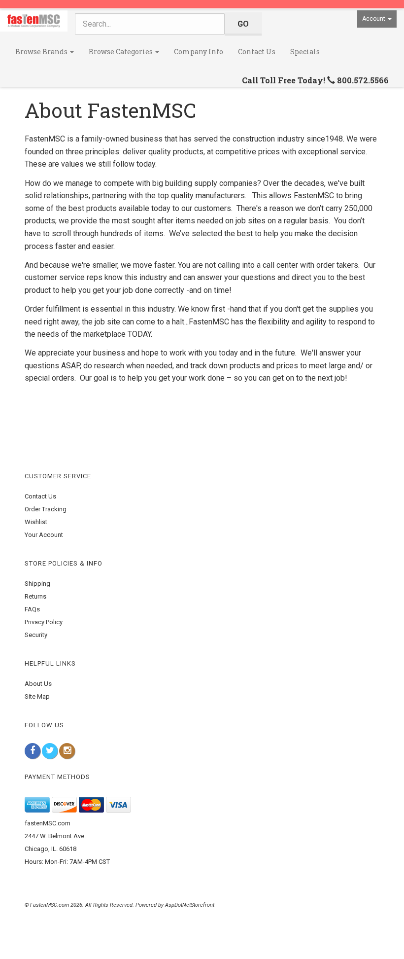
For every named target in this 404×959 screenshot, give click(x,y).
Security (36, 635)
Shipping (37, 583)
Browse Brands (42, 51)
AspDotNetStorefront (189, 905)
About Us (38, 683)
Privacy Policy (44, 622)
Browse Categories (121, 51)
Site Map (37, 696)
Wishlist (36, 522)
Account (374, 18)
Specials (305, 51)
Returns (35, 596)
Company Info (198, 51)
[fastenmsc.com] (33, 21)
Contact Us (256, 51)
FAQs (32, 609)
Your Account (44, 534)
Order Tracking (46, 509)
